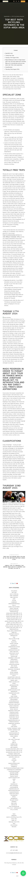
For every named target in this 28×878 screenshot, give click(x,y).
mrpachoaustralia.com (14, 733)
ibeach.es (14, 694)
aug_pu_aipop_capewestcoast (14, 630)
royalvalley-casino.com (14, 757)
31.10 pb (14, 600)
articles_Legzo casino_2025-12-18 (14, 614)
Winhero (14, 796)
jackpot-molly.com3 (14, 705)
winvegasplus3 (14, 798)
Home (14, 814)
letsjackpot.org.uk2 (14, 712)
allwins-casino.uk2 (14, 608)
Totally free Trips (9, 55)
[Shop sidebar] (14, 1)
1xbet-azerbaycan (14, 595)
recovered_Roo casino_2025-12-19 (14, 752)
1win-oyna (14, 592)
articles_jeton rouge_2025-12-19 (14, 613)
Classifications (8, 67)
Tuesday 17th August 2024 (12, 57)
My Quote (14, 826)
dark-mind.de (14, 666)
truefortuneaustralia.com (14, 790)
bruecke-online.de (14, 643)
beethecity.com (14, 635)
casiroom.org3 (14, 656)
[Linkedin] (13, 583)
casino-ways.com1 (14, 651)
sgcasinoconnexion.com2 (14, 763)
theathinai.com (14, 784)
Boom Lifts (14, 642)
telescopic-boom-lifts (14, 821)
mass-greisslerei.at (14, 718)
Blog (14, 823)
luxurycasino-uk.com (14, 715)
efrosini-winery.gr (14, 672)
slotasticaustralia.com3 (14, 771)
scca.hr (14, 758)
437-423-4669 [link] (14, 850)
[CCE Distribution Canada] (5, 1)
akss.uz (14, 605)
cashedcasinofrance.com (14, 650)
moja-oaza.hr (14, 726)
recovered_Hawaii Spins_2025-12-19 (14, 749)
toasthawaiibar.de (14, 787)
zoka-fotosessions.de (14, 806)
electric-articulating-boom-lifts (14, 817)
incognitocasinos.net (14, 697)
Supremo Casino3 (14, 776)
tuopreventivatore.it (14, 792)
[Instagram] (15, 583)
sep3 (14, 761)
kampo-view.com (14, 709)
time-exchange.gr (14, 785)
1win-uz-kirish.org (14, 594)
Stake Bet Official (14, 774)
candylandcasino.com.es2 (14, 646)
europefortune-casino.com (14, 677)
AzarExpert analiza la (14, 634)
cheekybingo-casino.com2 (14, 658)
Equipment (14, 815)
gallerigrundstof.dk (14, 685)
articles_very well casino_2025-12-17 (14, 626)
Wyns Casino (14, 803)
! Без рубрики (14, 590)
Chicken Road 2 (14, 659)
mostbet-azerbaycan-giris (14, 729)
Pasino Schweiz (14, 745)
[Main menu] (19, 1)
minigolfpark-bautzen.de (14, 723)
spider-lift (14, 820)
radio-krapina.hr (14, 747)
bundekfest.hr (14, 645)
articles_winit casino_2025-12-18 (14, 627)
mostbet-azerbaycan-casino (14, 728)
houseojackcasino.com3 (14, 693)
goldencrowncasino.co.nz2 (14, 689)
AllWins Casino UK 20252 (14, 606)
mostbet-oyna (14, 731)
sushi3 (14, 779)
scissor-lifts (14, 818)
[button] (23, 873)
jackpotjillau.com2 (14, 707)
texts (14, 782)
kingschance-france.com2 (14, 710)
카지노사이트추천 (14, 809)
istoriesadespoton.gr (14, 701)
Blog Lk (14, 640)
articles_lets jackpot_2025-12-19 (14, 616)
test (14, 780)
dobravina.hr (14, 670)
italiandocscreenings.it (14, 702)
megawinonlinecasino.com (14, 720)
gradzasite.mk (14, 691)
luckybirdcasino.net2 (14, 713)
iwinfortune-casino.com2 (14, 704)
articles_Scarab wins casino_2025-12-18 (14, 621)
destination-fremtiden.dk (14, 669)
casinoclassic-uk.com (14, 653)
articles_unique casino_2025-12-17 (14, 624)
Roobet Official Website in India (14, 755)
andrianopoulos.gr (14, 611)
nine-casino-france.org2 (14, 739)
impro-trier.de (14, 696)
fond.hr (14, 683)
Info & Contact (14, 825)
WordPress (14, 801)
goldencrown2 (14, 688)
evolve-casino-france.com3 (14, 678)
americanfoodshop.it (14, 610)
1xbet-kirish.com (14, 597)
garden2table (14, 686)
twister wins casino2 (14, 793)
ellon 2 (14, 675)
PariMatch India (14, 744)
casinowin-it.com (14, 654)
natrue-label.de (14, 736)
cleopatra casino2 (14, 661)
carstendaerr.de (14, 648)
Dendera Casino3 (14, 667)
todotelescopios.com (14, 788)
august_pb (14, 632)
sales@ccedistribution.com (15, 853)
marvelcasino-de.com (14, 717)
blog (14, 637)
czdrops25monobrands (14, 664)
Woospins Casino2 (14, 800)
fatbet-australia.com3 (14, 681)
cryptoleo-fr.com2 (14, 662)
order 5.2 (14, 742)
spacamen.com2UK (14, 772)
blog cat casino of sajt (14, 638)
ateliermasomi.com (14, 629)
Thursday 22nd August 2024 (12, 69)
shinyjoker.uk (14, 766)
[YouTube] (17, 583)
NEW (14, 737)
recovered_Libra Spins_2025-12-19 (14, 750)
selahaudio (14, 760)
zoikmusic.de (14, 804)
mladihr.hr (14, 725)
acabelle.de (14, 602)
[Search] (16, 1)
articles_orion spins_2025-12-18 (14, 618)
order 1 (14, 741)
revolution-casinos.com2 (14, 753)
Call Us (23, 1)
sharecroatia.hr (14, 764)
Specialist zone (9, 53)
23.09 (14, 598)
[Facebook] (11, 583)
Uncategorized (14, 795)
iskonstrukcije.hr (14, 699)
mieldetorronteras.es (14, 721)
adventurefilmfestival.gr (14, 603)
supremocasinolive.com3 (14, 777)
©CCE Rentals (13, 876)
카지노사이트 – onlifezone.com (14, 808)
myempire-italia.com (14, 734)
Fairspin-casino (14, 680)
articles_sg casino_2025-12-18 (14, 622)
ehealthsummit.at (14, 674)
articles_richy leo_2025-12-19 (14, 619)
